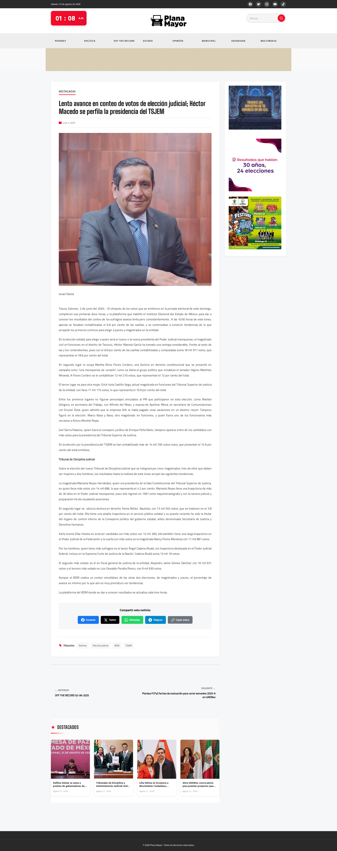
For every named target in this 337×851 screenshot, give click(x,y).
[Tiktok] (283, 4)
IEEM (116, 645)
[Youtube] (275, 4)
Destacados (67, 91)
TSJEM (128, 645)
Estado (148, 41)
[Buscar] (281, 18)
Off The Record (124, 41)
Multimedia (269, 41)
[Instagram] (267, 4)
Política (90, 41)
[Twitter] (258, 4)
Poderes (60, 41)
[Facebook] (250, 4)
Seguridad (238, 41)
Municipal (209, 41)
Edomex (83, 645)
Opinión (178, 41)
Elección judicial (100, 645)
